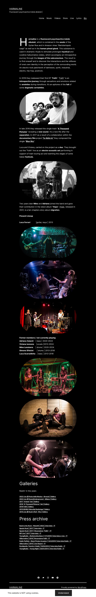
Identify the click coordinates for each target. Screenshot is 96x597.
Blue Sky (30, 141)
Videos (57, 18)
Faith (61, 78)
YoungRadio (23, 549)
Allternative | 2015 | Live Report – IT (32, 544)
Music (49, 18)
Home (41, 18)
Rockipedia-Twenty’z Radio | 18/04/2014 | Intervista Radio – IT (42, 546)
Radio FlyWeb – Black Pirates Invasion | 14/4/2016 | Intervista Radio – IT (45, 541)
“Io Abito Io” (48, 138)
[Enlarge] (74, 94)
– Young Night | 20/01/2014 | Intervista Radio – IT (46, 549)
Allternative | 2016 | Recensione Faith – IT (34, 538)
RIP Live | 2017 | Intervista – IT (30, 533)
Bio (85, 18)
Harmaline (15, 8)
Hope (62, 207)
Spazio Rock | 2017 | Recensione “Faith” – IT (35, 531)
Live (72, 18)
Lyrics (78, 18)
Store (65, 18)
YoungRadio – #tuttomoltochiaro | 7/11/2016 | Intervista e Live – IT (43, 536)
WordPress (82, 587)
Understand (63, 593)
